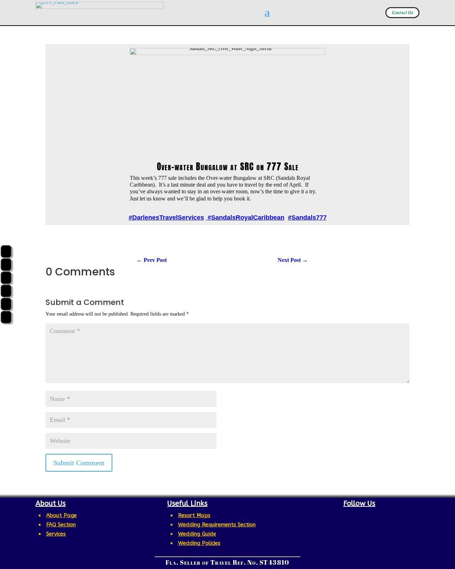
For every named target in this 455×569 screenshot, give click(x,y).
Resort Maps (194, 515)
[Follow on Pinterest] (357, 516)
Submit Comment (79, 463)
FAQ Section (61, 524)
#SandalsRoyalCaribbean (245, 217)
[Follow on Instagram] (342, 516)
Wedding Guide (197, 534)
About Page (61, 515)
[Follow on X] (372, 516)
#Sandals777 (307, 217)
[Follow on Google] (359, 527)
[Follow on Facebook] (327, 516)
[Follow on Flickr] (387, 516)
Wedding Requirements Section (217, 524)
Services (56, 534)
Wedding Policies (199, 543)
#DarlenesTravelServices (166, 217)
